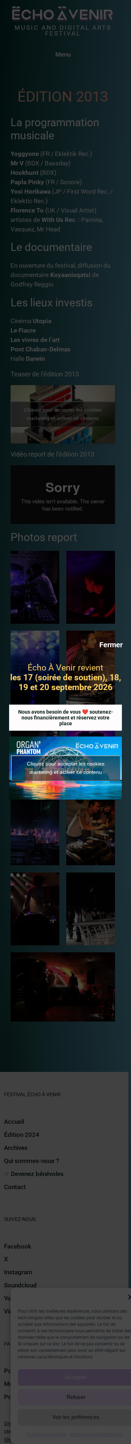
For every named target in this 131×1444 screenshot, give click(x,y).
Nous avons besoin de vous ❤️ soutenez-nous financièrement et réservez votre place (65, 717)
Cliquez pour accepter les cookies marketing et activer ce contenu (65, 768)
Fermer (111, 644)
